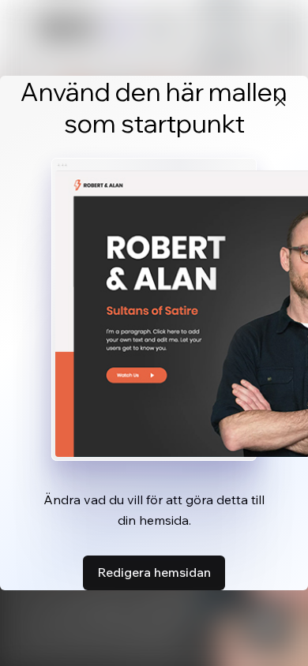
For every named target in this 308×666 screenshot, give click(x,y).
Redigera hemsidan (154, 572)
